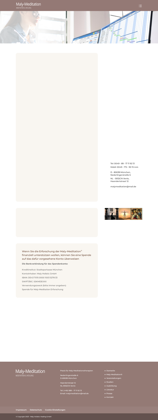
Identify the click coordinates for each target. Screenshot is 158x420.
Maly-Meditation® (114, 374)
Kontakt (110, 397)
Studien (109, 382)
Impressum (21, 410)
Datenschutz (36, 410)
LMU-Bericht (113, 76)
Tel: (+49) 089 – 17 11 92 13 (71, 390)
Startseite (110, 371)
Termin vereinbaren (79, 344)
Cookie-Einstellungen (55, 410)
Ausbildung (111, 386)
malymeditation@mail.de (123, 186)
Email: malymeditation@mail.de (74, 393)
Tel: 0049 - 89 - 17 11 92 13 (122, 163)
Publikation (113, 88)
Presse (109, 393)
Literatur (110, 390)
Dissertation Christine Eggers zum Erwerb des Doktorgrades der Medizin (122, 82)
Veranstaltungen (113, 378)
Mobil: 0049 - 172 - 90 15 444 (124, 167)
